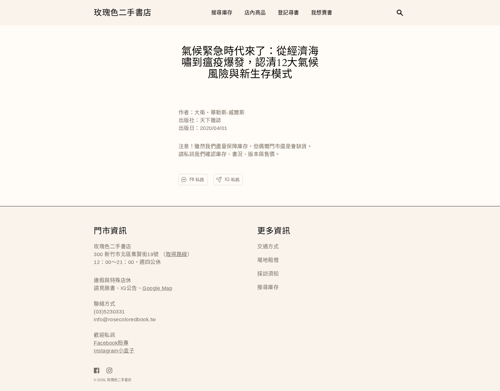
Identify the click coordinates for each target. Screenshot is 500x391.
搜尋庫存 (268, 287)
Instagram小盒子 (114, 351)
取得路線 (176, 254)
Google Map (157, 288)
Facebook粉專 (111, 343)
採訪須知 (268, 274)
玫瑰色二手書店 (123, 12)
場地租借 (268, 260)
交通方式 (268, 246)
